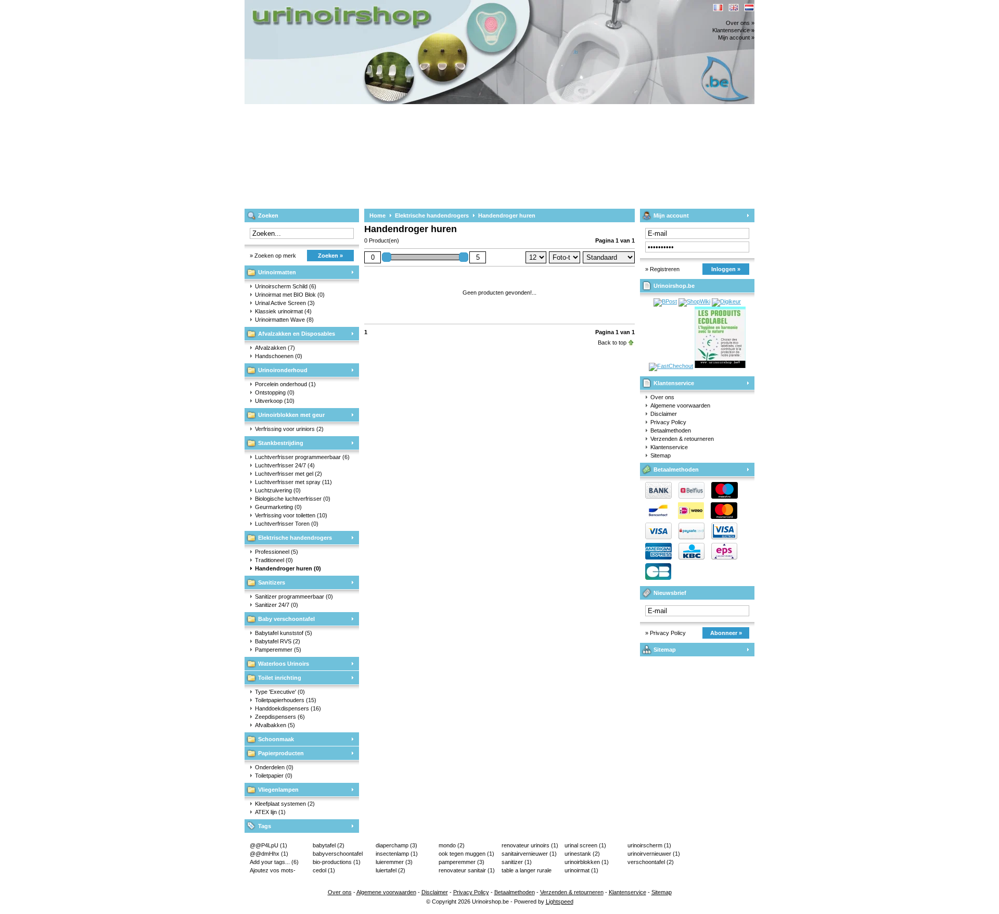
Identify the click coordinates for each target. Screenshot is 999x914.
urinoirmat (581, 870)
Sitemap (660, 455)
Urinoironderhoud (283, 370)
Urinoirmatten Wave (284, 319)
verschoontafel (650, 862)
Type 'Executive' (280, 692)
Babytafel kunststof (283, 633)
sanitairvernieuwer (529, 853)
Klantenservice (674, 383)
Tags (264, 826)
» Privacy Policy (665, 633)
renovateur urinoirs (530, 845)
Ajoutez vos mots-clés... (273, 870)
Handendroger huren (288, 568)
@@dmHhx (269, 853)
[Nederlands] (749, 7)
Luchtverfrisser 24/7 (285, 465)
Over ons (662, 397)
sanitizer (517, 862)
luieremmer (394, 862)
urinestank (582, 853)
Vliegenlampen (278, 789)
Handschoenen (278, 356)
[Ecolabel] (720, 366)
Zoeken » (330, 255)
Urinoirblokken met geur (291, 415)
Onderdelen (274, 767)
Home (377, 215)
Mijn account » (736, 37)
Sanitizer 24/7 (276, 605)
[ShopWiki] (694, 301)
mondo (452, 845)
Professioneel (276, 552)
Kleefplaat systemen (285, 804)
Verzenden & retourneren (682, 439)
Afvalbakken (275, 725)
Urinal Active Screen (285, 303)
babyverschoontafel (338, 854)
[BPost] (665, 301)
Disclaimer (663, 414)
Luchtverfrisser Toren (286, 524)
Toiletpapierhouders (285, 700)
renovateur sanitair (467, 870)
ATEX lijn (270, 812)
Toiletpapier (273, 775)
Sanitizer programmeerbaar (294, 596)
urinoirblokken (587, 862)
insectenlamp (397, 853)
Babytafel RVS (277, 641)
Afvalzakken (275, 348)
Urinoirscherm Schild (285, 286)
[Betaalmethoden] (689, 537)
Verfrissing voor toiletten (291, 515)
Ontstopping (274, 392)
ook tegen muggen (466, 853)
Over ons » (740, 23)
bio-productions (337, 862)
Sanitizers (271, 582)
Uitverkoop (274, 401)
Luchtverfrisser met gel (288, 474)
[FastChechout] (671, 366)
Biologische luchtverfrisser (292, 499)
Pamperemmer (278, 649)
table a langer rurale (527, 870)
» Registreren (662, 269)
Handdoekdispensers (288, 708)
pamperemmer (461, 862)
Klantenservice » (733, 30)
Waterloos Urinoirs (283, 664)
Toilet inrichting (279, 678)
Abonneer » (726, 633)
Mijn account (671, 215)
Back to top (612, 342)
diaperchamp (396, 845)
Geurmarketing (278, 507)
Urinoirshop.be (382, 5)
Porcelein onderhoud (285, 384)
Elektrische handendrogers (295, 538)
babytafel (328, 845)
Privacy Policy (668, 422)
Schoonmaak (276, 739)
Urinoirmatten (277, 272)
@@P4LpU (268, 845)
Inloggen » (725, 269)
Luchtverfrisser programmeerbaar (302, 457)
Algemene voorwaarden (680, 405)
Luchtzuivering (278, 490)
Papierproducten (281, 753)
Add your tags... (274, 862)
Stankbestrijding (280, 443)
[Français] (718, 7)
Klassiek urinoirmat (283, 311)
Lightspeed (559, 901)
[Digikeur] (726, 301)
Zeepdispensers (280, 717)
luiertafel (390, 870)
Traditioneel (274, 560)
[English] (733, 7)
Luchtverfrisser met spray (293, 482)
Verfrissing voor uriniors (289, 429)
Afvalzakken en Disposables (296, 334)
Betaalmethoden (670, 430)
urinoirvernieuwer (653, 853)
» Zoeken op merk (273, 255)
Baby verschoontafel (286, 619)
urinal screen (585, 845)
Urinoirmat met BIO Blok (290, 294)
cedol (324, 870)
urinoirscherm (649, 845)
